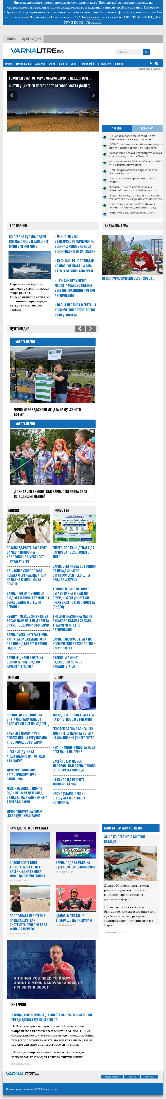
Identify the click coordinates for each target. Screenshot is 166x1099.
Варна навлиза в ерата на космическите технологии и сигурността (75, 309)
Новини (10, 39)
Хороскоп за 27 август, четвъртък (131, 212)
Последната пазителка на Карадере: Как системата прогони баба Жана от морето (28, 922)
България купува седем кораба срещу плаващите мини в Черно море (29, 241)
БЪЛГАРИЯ (39, 63)
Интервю (18, 1004)
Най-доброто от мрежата (29, 828)
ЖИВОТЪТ (120, 63)
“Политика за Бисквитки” (98, 17)
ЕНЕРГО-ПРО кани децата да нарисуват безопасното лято (73, 552)
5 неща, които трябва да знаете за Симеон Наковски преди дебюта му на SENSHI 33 (51, 1017)
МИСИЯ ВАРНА (23, 63)
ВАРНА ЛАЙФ (87, 63)
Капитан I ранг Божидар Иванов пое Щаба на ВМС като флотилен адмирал (74, 265)
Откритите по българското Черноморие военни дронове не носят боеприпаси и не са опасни (75, 244)
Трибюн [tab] (117, 128)
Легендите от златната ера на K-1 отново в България (73, 717)
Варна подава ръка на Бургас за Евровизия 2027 (75, 864)
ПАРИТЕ (63, 63)
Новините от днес (149, 68)
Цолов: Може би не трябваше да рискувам (74, 918)
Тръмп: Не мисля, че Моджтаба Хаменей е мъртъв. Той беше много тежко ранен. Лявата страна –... (133, 190)
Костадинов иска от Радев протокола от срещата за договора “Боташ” (135, 154)
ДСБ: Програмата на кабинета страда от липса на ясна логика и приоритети (136, 146)
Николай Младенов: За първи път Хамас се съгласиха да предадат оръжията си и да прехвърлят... (132, 139)
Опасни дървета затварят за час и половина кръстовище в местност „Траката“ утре (27, 554)
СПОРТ (74, 63)
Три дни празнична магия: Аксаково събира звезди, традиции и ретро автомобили (75, 288)
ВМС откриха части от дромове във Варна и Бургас (133, 171)
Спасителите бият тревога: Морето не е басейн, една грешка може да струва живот (27, 869)
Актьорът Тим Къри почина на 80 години (132, 180)
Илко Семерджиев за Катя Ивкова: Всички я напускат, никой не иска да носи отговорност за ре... (133, 207)
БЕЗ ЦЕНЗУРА (104, 63)
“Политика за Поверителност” (53, 17)
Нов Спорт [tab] (147, 128)
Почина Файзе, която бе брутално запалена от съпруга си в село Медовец (28, 719)
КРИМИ (51, 63)
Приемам (93, 22)
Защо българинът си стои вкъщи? (124, 839)
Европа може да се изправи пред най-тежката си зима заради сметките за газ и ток (135, 198)
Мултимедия (31, 39)
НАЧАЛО (9, 63)
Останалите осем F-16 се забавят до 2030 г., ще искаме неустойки (135, 163)
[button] (12, 96)
